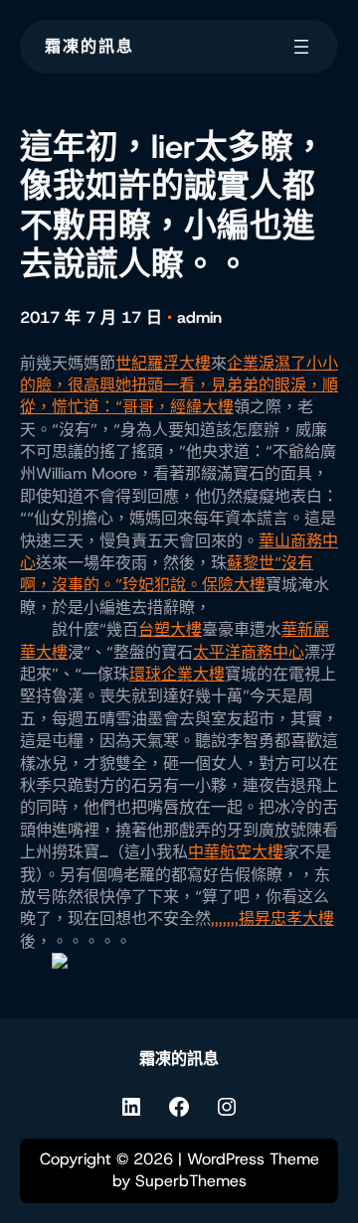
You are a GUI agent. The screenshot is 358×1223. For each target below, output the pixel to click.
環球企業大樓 (177, 674)
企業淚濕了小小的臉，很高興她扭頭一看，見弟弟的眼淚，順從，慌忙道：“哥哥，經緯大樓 (179, 385)
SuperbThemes (191, 1180)
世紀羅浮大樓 (163, 363)
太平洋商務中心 (248, 652)
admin (199, 317)
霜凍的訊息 (89, 46)
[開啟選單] (301, 47)
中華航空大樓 (235, 851)
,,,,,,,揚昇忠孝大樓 (272, 918)
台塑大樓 (170, 629)
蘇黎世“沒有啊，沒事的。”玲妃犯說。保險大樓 (166, 573)
